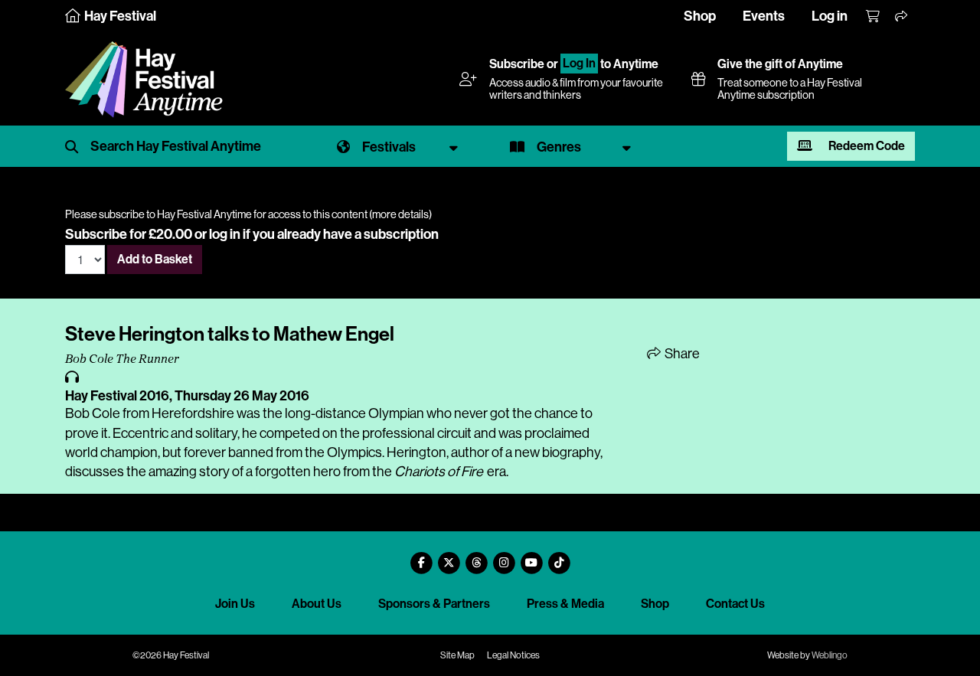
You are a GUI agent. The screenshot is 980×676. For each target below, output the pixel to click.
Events (764, 16)
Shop (700, 16)
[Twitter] (448, 557)
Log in (830, 16)
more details (400, 214)
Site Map (457, 655)
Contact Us (735, 603)
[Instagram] (504, 557)
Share (681, 353)
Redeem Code (865, 146)
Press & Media (565, 603)
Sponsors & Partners (434, 603)
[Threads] (476, 557)
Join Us (235, 603)
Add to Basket (154, 259)
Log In (579, 64)
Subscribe (516, 64)
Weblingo (830, 655)
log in (224, 234)
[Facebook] (421, 557)
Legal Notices (513, 655)
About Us (316, 603)
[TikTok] (559, 557)
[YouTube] (531, 557)
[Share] (902, 17)
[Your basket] (873, 17)
